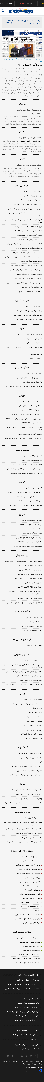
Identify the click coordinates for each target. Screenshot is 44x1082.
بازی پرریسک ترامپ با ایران (32, 191)
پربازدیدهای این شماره (22, 851)
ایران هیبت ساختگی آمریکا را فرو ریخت (28, 226)
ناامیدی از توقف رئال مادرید (32, 725)
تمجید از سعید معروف (34, 717)
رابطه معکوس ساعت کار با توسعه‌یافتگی (28, 319)
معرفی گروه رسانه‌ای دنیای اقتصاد (27, 980)
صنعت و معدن (22, 450)
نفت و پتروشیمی (22, 654)
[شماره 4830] (22, 44)
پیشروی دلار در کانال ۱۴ (32, 910)
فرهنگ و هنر (22, 747)
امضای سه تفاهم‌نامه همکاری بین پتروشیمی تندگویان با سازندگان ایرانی (23, 666)
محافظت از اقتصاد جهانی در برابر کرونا (29, 334)
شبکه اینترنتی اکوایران (13, 984)
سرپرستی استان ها (32, 1035)
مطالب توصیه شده (22, 932)
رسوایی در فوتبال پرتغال (34, 738)
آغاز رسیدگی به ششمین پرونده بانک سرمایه (27, 278)
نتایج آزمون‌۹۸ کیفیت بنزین (32, 456)
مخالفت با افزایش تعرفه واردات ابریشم (29, 497)
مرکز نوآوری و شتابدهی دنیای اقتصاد (26, 1007)
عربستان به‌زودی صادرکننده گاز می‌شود (29, 676)
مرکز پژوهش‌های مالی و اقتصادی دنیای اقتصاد (22, 1012)
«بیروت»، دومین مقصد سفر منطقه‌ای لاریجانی (26, 204)
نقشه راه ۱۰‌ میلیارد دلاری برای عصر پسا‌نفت (25, 861)
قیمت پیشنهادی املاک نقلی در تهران (29, 378)
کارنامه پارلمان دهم (35, 622)
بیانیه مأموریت (20, 1045)
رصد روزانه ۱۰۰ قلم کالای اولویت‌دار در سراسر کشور (25, 505)
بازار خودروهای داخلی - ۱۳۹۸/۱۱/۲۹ (29, 542)
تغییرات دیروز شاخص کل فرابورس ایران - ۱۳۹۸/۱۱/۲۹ (24, 419)
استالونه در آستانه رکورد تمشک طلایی (29, 771)
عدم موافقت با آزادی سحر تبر (32, 287)
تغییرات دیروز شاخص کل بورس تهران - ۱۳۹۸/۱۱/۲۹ (24, 414)
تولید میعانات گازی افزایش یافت (31, 680)
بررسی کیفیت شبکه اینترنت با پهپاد (30, 570)
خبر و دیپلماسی (22, 185)
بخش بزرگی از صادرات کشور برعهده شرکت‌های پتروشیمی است (22, 439)
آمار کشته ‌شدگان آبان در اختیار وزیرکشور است (26, 265)
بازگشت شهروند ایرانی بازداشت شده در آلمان (26, 252)
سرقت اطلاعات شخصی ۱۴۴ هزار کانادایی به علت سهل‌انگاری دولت (25, 592)
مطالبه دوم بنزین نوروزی (33, 645)
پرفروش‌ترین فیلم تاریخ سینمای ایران (29, 753)
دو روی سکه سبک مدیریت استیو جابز (29, 794)
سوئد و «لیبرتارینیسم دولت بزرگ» (28, 873)
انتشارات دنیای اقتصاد (31, 999)
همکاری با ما (17, 1035)
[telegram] (26, 1056)
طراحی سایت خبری (34, 1071)
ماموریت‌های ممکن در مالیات (29, 110)
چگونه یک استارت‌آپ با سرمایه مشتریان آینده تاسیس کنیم (22, 803)
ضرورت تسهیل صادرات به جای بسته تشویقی (27, 464)
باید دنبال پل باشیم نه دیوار (32, 196)
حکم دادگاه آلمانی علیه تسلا (32, 533)
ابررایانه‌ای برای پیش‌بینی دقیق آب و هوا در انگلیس (24, 602)
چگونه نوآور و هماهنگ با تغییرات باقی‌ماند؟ (27, 790)
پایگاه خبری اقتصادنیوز (12, 989)
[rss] (22, 1056)
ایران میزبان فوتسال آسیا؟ (33, 712)
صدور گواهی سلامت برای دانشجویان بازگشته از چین (24, 283)
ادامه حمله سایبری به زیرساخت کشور (29, 574)
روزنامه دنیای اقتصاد (32, 984)
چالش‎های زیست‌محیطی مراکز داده (30, 565)
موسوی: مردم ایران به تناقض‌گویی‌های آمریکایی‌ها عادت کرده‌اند (23, 214)
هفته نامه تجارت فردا (31, 989)
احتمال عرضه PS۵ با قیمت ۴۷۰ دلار (30, 587)
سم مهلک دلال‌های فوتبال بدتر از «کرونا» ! (27, 704)
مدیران (22, 784)
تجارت (22, 482)
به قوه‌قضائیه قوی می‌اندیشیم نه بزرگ (29, 248)
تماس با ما (35, 1030)
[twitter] (31, 1056)
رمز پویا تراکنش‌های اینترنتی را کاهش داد (28, 315)
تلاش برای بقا (37, 708)
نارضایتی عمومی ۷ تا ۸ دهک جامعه (29, 274)
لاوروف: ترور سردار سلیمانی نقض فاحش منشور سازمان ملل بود (23, 221)
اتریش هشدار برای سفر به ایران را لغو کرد (28, 231)
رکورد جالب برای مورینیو (34, 730)
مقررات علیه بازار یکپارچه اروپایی (29, 869)
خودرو (22, 514)
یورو (32, 3)
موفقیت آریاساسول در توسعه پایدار (30, 434)
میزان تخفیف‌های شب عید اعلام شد (30, 501)
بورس (22, 395)
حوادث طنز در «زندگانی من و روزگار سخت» (27, 766)
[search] (3, 10)
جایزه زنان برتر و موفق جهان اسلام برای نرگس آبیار (24, 775)
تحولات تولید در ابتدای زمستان (31, 460)
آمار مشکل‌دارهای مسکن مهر (32, 382)
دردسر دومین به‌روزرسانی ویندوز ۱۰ (30, 598)
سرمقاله (22, 104)
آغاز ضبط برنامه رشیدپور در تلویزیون (29, 762)
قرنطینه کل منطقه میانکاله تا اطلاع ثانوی (28, 291)
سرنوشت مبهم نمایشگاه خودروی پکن (29, 537)
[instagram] (36, 1056)
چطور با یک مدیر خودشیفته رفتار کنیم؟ (28, 798)
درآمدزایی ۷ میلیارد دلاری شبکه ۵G (30, 583)
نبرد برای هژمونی (36, 354)
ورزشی (22, 694)
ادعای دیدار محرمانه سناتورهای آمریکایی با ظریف (25, 270)
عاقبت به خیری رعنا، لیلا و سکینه (31, 758)
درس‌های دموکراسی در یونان (32, 626)
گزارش (22, 159)
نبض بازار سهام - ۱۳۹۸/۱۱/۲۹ (32, 423)
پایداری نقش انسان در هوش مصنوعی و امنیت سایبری (23, 561)
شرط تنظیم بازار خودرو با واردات (31, 524)
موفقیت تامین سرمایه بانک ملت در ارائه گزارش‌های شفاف (24, 428)
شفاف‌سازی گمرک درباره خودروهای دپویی (28, 546)
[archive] (8, 1056)
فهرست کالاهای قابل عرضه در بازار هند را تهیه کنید (25, 492)
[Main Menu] (40, 11)
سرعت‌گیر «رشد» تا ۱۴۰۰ (29, 65)
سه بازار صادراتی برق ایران (31, 898)
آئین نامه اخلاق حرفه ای (30, 1049)
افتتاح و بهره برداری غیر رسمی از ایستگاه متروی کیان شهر (22, 386)
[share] (17, 1056)
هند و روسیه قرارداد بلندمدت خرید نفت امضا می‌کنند (24, 684)
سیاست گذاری (22, 300)
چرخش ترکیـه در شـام (34, 343)
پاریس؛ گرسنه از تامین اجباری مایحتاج (27, 865)
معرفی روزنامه (34, 1045)
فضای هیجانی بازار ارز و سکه (29, 165)
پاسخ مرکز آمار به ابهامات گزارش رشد (29, 311)
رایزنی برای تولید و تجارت (33, 488)
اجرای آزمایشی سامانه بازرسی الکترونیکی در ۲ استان (24, 469)
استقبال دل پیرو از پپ (34, 721)
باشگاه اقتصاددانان (22, 612)
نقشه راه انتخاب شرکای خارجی (32, 520)
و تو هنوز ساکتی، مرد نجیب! (32, 699)
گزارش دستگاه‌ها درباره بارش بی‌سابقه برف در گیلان (24, 244)
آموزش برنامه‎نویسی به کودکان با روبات (28, 578)
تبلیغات (24, 1030)
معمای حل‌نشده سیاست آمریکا (29, 857)
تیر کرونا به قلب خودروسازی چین (30, 529)
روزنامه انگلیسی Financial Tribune (27, 1020)
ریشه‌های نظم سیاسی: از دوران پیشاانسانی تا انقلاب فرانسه (24, 348)
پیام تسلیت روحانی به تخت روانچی (29, 239)
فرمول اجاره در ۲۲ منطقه (33, 373)
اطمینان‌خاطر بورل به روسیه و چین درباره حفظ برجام (24, 209)
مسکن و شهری (22, 367)
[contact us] (13, 1056)
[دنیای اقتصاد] (21, 11)
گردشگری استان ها (22, 639)
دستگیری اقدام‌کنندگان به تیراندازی (30, 261)
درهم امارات (6, 3)
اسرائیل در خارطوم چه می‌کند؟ (31, 339)
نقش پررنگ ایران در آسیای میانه (31, 200)
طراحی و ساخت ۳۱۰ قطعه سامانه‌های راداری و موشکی (23, 257)
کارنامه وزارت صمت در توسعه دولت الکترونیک (26, 473)
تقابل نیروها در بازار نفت (33, 660)
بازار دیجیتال (22, 555)
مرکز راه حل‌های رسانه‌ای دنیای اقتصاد (26, 1016)
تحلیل (22, 131)
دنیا (22, 328)
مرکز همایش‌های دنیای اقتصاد (28, 1003)
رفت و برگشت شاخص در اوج (32, 410)
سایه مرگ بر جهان (36, 358)
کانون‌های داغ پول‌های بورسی (29, 137)
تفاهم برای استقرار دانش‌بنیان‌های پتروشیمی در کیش (24, 671)
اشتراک (16, 1030)
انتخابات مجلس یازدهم (34, 617)
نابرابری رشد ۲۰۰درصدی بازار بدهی (30, 406)
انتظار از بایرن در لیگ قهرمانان (31, 734)
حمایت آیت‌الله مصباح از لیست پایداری (29, 235)
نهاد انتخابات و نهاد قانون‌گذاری (31, 630)
